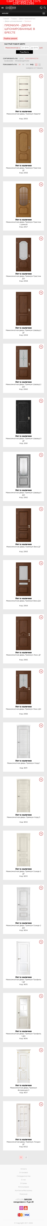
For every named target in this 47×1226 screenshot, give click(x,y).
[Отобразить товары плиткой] (36, 65)
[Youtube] (26, 1208)
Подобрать (24, 52)
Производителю (22, 61)
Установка (23, 1172)
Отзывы (23, 1183)
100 (27, 64)
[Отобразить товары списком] (39, 65)
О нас (23, 1179)
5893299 (23, 1199)
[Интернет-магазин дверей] (10, 8)
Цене (21, 58)
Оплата (23, 1169)
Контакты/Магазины (23, 1190)
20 (20, 64)
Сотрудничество (23, 1176)
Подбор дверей (10, 38)
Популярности (31, 58)
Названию (8, 61)
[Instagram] (21, 1208)
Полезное (23, 1194)
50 (23, 64)
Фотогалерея (23, 1187)
